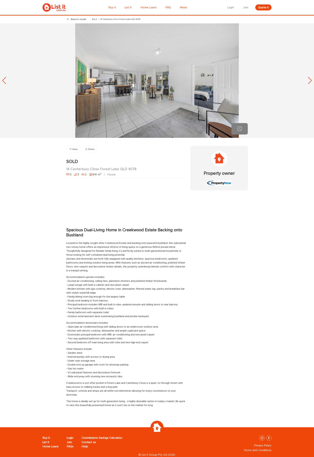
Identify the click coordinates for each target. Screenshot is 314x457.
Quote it (263, 7)
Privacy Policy (262, 445)
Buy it (94, 19)
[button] (310, 80)
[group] (157, 80)
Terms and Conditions (257, 450)
